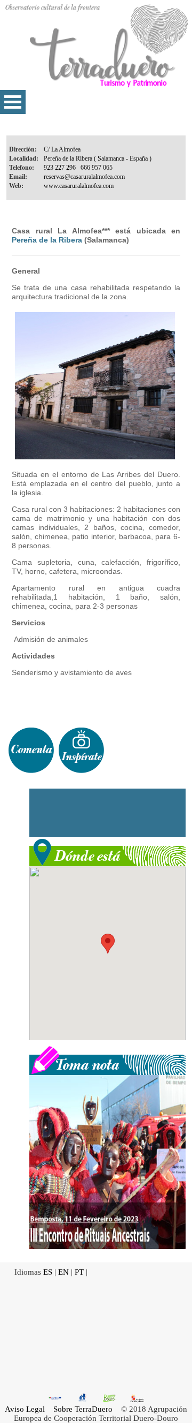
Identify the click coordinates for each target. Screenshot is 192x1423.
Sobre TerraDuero (83, 1409)
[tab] (30, 750)
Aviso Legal (25, 1409)
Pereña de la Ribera (47, 240)
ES (47, 1272)
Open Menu (13, 102)
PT (79, 1272)
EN (63, 1272)
